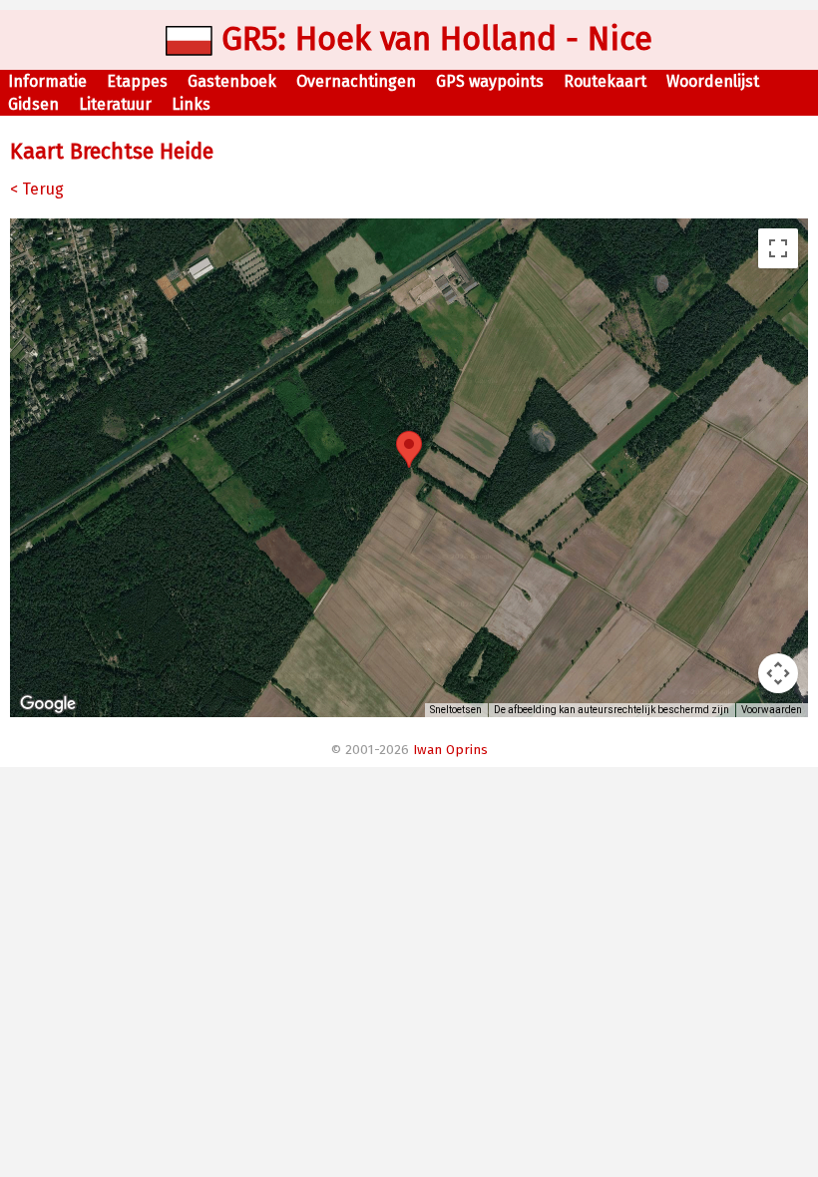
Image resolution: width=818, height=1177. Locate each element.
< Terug (37, 189)
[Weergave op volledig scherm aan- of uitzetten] (778, 248)
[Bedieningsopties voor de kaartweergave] (778, 673)
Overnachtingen (356, 81)
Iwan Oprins (450, 750)
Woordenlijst (712, 81)
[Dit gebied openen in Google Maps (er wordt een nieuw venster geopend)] (48, 704)
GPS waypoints (490, 81)
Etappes (137, 81)
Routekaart (605, 81)
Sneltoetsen (456, 709)
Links (191, 104)
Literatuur (115, 104)
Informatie (47, 81)
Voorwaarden (771, 709)
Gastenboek (232, 81)
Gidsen (33, 104)
